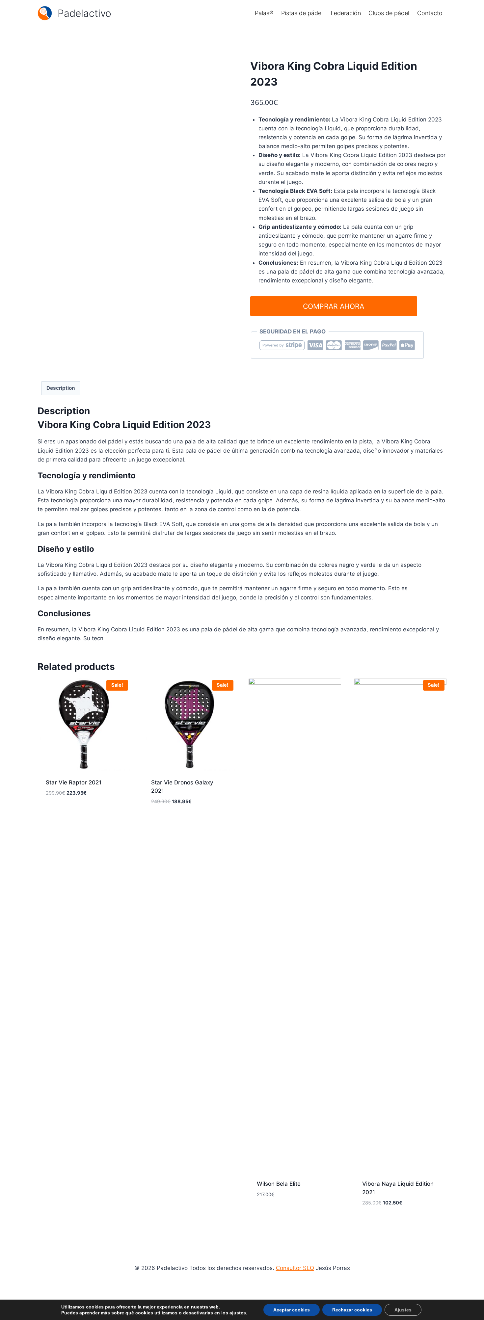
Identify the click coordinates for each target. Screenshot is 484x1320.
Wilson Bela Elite (279, 1183)
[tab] (61, 388)
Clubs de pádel (388, 13)
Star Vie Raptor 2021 (73, 782)
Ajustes (403, 1309)
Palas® (264, 13)
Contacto (430, 13)
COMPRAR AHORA (333, 306)
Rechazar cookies (352, 1309)
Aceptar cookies (291, 1309)
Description (60, 388)
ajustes (237, 1312)
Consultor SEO (295, 1268)
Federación (346, 13)
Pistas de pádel (302, 13)
